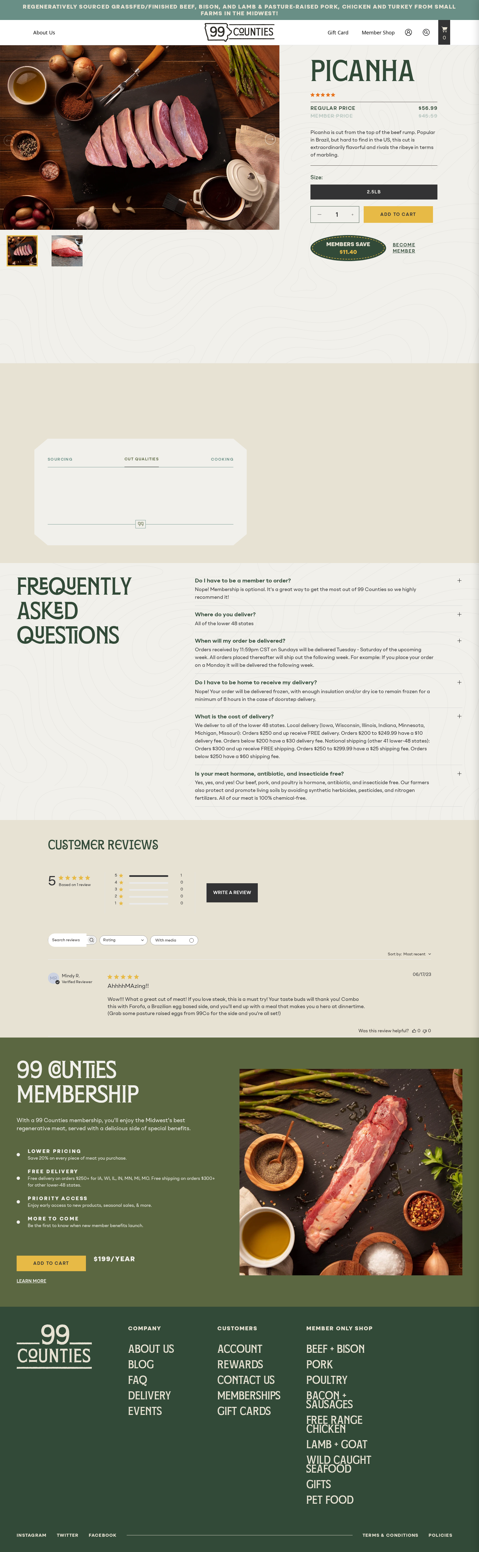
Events (145, 1412)
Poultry (327, 1381)
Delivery (149, 1396)
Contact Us (246, 1381)
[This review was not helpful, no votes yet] (425, 1030)
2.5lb (374, 192)
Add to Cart (51, 1263)
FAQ (137, 1381)
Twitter (68, 1535)
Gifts (318, 1485)
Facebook (103, 1535)
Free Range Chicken (334, 1425)
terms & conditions (391, 1535)
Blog (141, 1365)
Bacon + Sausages (329, 1401)
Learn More (31, 1281)
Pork (319, 1365)
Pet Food (330, 1501)
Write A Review (232, 892)
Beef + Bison (335, 1350)
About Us (151, 1350)
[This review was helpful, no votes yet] (414, 1030)
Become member (404, 248)
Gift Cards (244, 1412)
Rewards (240, 1365)
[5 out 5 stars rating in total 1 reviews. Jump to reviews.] (323, 95)
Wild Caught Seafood (338, 1465)
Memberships (249, 1396)
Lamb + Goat (337, 1445)
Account (240, 1350)
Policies (440, 1535)
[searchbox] (67, 940)
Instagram (32, 1535)
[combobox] (123, 940)
